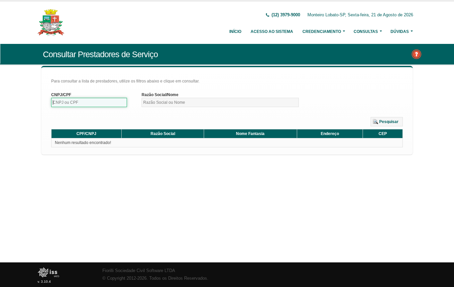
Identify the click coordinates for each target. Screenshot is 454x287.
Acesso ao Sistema (272, 31)
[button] (387, 121)
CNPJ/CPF (61, 94)
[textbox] (89, 102)
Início (235, 31)
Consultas (366, 31)
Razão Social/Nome (160, 94)
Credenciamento (321, 31)
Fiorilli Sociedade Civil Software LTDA (138, 270)
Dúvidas (400, 31)
